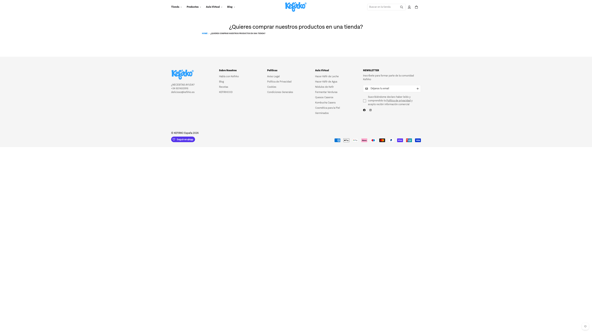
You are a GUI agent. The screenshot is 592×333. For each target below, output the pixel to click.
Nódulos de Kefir (324, 87)
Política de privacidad (398, 101)
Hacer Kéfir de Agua (326, 82)
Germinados (322, 113)
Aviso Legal (273, 76)
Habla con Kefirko (229, 76)
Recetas (223, 87)
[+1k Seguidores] (364, 110)
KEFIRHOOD (226, 92)
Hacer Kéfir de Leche (327, 76)
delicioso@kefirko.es (183, 92)
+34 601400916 (179, 88)
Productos (193, 7)
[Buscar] (402, 7)
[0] (416, 7)
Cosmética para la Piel (327, 108)
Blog (229, 7)
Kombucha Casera (325, 103)
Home (205, 34)
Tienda (175, 7)
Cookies (271, 87)
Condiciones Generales (280, 92)
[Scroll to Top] (586, 316)
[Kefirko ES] (296, 7)
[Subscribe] (417, 88)
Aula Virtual (213, 7)
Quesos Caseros (324, 97)
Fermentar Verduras (326, 92)
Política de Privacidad (279, 82)
